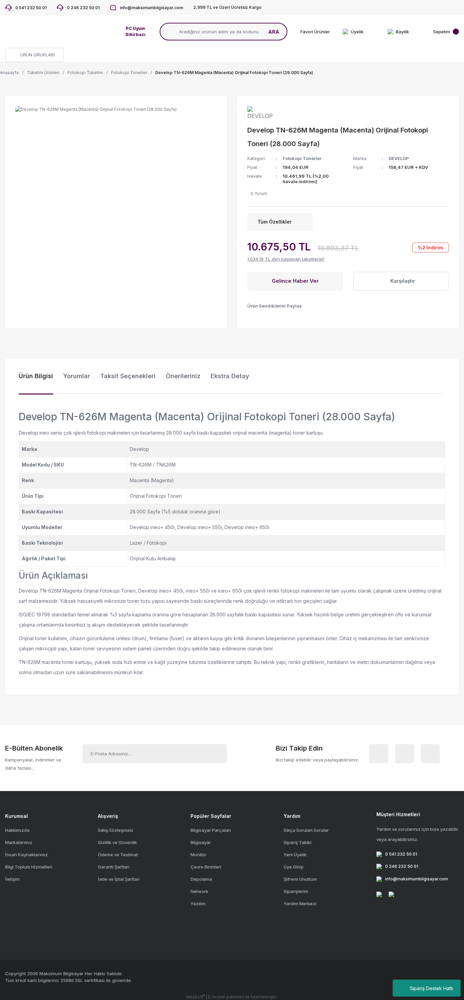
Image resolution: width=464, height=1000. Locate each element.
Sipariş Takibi (297, 842)
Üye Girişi (293, 867)
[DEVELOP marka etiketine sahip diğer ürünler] (262, 113)
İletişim (12, 879)
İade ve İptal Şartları (119, 879)
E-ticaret (216, 996)
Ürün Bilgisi (36, 376)
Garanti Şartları (113, 867)
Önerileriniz (183, 376)
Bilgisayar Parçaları (211, 830)
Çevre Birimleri (206, 867)
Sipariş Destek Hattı (431, 988)
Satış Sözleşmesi (115, 830)
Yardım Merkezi (300, 903)
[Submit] (214, 753)
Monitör (199, 854)
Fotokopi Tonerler (302, 158)
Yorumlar (76, 376)
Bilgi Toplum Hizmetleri (28, 867)
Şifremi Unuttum (300, 879)
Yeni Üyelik (295, 854)
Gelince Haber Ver (295, 281)
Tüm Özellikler (274, 222)
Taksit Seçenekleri (128, 376)
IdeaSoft (195, 996)
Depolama (201, 879)
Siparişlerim (296, 891)
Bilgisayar (201, 842)
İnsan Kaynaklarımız (26, 854)
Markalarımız (18, 842)
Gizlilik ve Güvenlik (117, 842)
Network (199, 891)
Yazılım (198, 903)
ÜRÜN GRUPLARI (37, 54)
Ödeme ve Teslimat (118, 854)
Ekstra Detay (230, 376)
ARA (273, 32)
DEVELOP (399, 158)
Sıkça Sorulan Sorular (306, 830)
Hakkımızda (17, 830)
